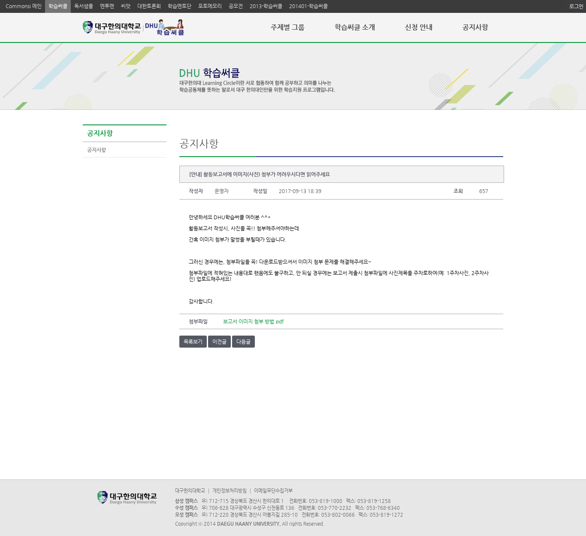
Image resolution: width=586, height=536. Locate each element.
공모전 (236, 6)
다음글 (243, 342)
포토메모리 (210, 6)
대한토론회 (149, 6)
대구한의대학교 (190, 491)
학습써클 (57, 6)
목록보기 (193, 342)
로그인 (576, 6)
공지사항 (475, 27)
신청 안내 (418, 27)
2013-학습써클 (266, 6)
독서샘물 (83, 6)
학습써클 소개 (355, 27)
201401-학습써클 (308, 6)
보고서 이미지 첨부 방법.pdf (253, 321)
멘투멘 (107, 6)
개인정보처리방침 (229, 491)
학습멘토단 (179, 6)
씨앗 (125, 6)
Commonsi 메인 (24, 6)
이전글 (219, 342)
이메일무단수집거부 (273, 491)
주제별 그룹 (288, 27)
